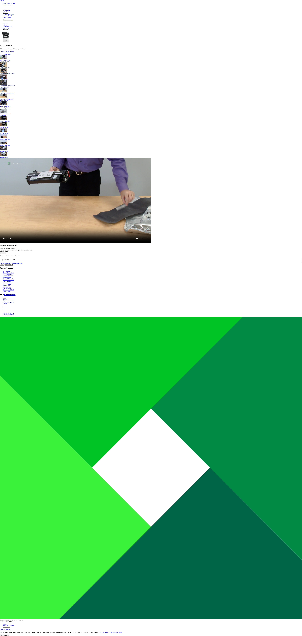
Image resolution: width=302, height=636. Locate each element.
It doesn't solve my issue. (9, 259)
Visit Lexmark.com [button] (8, 4)
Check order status (7, 282)
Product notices (7, 287)
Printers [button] (5, 11)
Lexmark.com (9, 295)
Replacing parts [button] (4, 100)
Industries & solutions (8, 302)
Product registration (8, 274)
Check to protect (7, 281)
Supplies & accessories (8, 301)
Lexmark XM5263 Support (7, 51)
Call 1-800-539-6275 (8, 313)
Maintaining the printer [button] (5, 108)
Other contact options (8, 314)
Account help (6, 285)
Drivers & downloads (8, 273)
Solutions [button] (5, 13)
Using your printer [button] (4, 61)
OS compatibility (7, 288)
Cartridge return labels (8, 280)
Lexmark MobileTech (8, 290)
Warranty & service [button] (8, 15)
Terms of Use (6, 627)
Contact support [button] (7, 17)
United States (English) (9, 3)
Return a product (7, 284)
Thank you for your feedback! (7, 248)
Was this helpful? (4, 251)
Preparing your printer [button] (5, 54)
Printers (5, 25)
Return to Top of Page (5, 629)
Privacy (5, 624)
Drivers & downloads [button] (8, 14)
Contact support (9, 264)
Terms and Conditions (8, 625)
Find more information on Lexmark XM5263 (11, 263)
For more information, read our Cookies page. (111, 632)
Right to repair (6, 291)
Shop (4, 298)
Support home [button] (6, 10)
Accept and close (5, 635)
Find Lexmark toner (8, 278)
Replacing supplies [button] (4, 87)
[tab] (151, 54)
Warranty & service (8, 275)
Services (5, 303)
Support (5, 23)
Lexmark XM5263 (8, 26)
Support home (6, 271)
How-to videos (7, 28)
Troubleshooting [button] (4, 115)
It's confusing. (6, 260)
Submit (2, 264)
